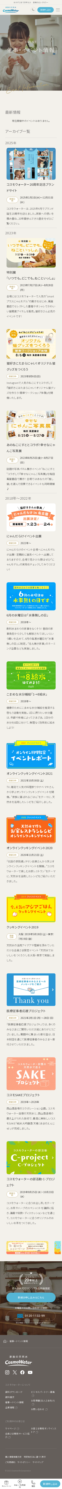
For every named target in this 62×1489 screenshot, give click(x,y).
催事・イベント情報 (14, 1402)
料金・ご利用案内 (19, 1486)
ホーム (4, 1341)
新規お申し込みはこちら (31, 1297)
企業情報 (9, 1407)
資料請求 (9, 1397)
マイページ (10, 1428)
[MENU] (58, 10)
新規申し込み (45, 9)
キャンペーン (6, 1486)
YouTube (30, 1372)
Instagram (7, 1372)
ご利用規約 (10, 1462)
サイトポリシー (23, 1462)
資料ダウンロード (13, 1392)
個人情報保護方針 (13, 1456)
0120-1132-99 (33, 10)
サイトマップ (38, 1462)
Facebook (22, 1372)
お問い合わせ (37, 1409)
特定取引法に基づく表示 (35, 1456)
